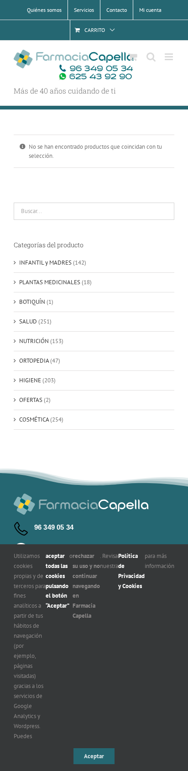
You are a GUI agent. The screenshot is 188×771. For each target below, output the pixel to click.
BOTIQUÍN (32, 302)
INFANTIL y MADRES (45, 262)
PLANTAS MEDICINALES (49, 282)
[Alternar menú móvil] (169, 57)
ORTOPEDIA (34, 361)
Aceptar (94, 756)
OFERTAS (30, 400)
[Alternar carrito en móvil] (132, 57)
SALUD (28, 321)
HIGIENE (30, 380)
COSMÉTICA (34, 419)
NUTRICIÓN (34, 341)
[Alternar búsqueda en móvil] (151, 57)
